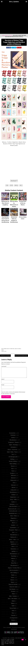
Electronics (13, 549)
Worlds (13, 620)
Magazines (13, 518)
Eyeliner (13, 525)
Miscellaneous (13, 440)
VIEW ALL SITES (13, 623)
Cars (13, 454)
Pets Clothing (13, 572)
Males (13, 593)
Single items (13, 497)
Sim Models (12, 589)
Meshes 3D (13, 537)
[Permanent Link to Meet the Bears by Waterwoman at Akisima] (14, 199)
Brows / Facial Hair (12, 449)
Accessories (12, 433)
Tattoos (13, 603)
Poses (12, 577)
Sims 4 (21, 185)
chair (7, 185)
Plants (12, 575)
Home (3, 35)
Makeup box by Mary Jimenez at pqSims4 (5, 203)
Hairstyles (12, 504)
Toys (13, 613)
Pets (13, 561)
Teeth (13, 605)
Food (13, 471)
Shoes (12, 582)
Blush (13, 522)
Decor (10, 35)
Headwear (12, 435)
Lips (13, 532)
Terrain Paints (13, 608)
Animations (13, 447)
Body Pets (13, 563)
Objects (7, 35)
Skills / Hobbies (13, 596)
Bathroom (13, 475)
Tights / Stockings (13, 444)
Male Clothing (13, 463)
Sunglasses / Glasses (13, 442)
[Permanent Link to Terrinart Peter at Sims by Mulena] (23, 199)
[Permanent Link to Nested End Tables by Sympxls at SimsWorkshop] (14, 215)
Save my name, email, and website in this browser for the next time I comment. (13, 392)
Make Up (12, 520)
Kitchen (13, 487)
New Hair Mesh (13, 506)
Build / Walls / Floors (12, 452)
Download (13, 180)
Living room (13, 490)
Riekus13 (16, 185)
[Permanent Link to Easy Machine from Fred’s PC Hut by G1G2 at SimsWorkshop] (5, 215)
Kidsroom (13, 485)
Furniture (12, 348)
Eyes (12, 468)
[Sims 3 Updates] (14, 632)
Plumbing (13, 556)
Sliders (13, 601)
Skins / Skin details (12, 598)
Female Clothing (13, 461)
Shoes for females (13, 584)
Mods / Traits (12, 539)
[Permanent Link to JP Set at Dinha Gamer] (23, 215)
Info (25, 639)
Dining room (13, 480)
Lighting (13, 551)
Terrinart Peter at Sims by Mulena (22, 203)
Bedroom (13, 477)
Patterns (13, 558)
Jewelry (13, 437)
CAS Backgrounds (13, 456)
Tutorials (13, 615)
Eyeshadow (13, 527)
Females (13, 591)
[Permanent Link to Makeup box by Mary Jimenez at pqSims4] (5, 199)
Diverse (13, 466)
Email (3, 384)
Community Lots (13, 511)
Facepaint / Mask (13, 530)
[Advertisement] (14, 19)
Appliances (13, 544)
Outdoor (13, 494)
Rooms (12, 579)
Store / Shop (13, 515)
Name (3, 379)
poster (11, 185)
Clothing (12, 459)
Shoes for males (13, 586)
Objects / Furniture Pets (13, 567)
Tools (13, 610)
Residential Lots (13, 513)
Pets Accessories (14, 570)
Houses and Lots (12, 508)
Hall (14, 482)
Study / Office (13, 499)
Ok (22, 639)
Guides (13, 502)
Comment (4, 366)
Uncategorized (13, 617)
